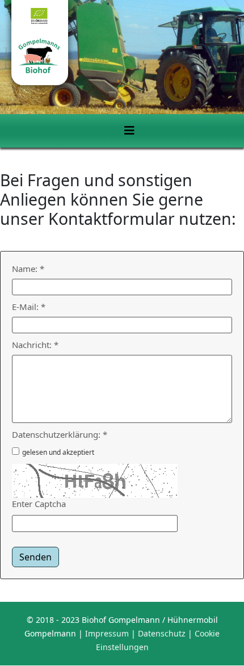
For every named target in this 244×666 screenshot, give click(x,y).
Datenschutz (162, 633)
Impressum (107, 633)
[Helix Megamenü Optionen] (129, 131)
